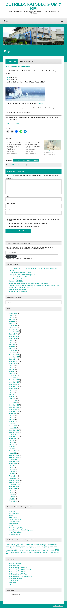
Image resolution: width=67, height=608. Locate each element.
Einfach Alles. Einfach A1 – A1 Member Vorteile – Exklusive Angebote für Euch (33, 268)
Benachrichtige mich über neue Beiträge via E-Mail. (23, 226)
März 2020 (12, 474)
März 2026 (12, 323)
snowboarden (36, 550)
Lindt (34, 548)
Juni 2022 (12, 417)
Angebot (21, 544)
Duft (17, 546)
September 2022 (14, 411)
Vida (44, 552)
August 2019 (13, 488)
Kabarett (7, 547)
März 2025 (12, 348)
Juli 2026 (11, 315)
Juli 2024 (11, 365)
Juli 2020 (11, 465)
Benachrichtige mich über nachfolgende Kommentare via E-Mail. (27, 223)
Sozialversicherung (46, 550)
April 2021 (12, 447)
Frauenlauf (30, 546)
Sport (7, 552)
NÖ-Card (53, 548)
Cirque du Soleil (48, 150)
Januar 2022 (13, 428)
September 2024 (14, 361)
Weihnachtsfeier (49, 552)
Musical (42, 548)
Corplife (11, 270)
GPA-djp (43, 546)
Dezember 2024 (14, 355)
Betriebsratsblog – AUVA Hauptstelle (20, 570)
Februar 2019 (13, 501)
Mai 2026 (12, 319)
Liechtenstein (28, 548)
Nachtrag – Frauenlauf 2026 (17, 289)
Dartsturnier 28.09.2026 (16, 281)
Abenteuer (7, 544)
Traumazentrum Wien (33, 552)
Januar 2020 (13, 478)
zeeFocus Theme (58, 606)
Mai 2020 (12, 470)
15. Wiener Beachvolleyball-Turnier (20, 272)
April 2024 (12, 371)
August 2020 (13, 463)
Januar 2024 (13, 378)
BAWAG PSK (43, 544)
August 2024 (13, 363)
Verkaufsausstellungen (16, 532)
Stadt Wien (12, 582)
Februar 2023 (13, 401)
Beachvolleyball (52, 544)
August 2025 (13, 338)
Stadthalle (35, 160)
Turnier (41, 552)
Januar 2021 (13, 453)
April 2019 (12, 497)
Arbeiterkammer (14, 513)
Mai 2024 (12, 369)
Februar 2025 (13, 350)
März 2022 (12, 424)
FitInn (26, 546)
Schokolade (25, 550)
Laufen (22, 548)
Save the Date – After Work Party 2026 (21, 287)
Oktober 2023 (13, 384)
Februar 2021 (13, 451)
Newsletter (47, 548)
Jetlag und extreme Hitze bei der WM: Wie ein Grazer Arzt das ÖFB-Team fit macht (34, 285)
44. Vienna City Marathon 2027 (18, 277)
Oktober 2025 (13, 334)
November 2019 (14, 482)
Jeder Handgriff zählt (15, 279)
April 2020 (12, 472)
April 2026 (12, 321)
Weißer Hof (56, 552)
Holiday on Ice (27, 160)
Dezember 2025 (14, 330)
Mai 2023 (12, 394)
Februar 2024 (13, 376)
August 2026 (13, 313)
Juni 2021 (12, 442)
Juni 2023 (12, 392)
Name (7, 196)
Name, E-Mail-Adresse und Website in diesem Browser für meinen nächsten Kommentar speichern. (32, 220)
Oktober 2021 (13, 434)
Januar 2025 (13, 353)
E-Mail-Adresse (10, 203)
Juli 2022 (11, 415)
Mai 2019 (12, 495)
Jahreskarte (54, 546)
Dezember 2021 (14, 430)
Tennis (12, 552)
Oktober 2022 (13, 409)
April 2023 (12, 396)
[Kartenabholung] (34, 147)
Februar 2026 (13, 325)
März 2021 (12, 449)
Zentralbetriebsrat (14, 534)
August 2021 (13, 438)
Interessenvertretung (15, 519)
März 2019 (12, 499)
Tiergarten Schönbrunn (22, 552)
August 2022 (13, 413)
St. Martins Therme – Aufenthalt (18, 291)
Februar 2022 (13, 426)
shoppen (31, 550)
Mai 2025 (12, 344)
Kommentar (9, 178)
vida (10, 584)
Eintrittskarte (17, 160)
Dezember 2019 (14, 480)
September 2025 (14, 336)
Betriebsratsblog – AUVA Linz (18, 572)
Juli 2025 (11, 340)
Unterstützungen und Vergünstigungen (21, 530)
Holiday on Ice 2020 (13, 124)
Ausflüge (25, 544)
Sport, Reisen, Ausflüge (16, 528)
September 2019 (14, 486)
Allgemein (12, 511)
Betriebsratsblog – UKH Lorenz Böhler (21, 576)
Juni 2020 (12, 467)
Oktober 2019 (13, 484)
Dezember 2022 (14, 405)
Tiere (15, 552)
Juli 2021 (11, 440)
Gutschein (48, 546)
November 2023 (14, 382)
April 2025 (12, 346)
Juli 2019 (11, 490)
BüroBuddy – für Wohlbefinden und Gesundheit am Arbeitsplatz (28, 283)
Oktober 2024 (13, 359)
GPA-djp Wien (13, 580)
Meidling (37, 547)
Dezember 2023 (14, 380)
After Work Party (15, 544)
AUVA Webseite (14, 565)
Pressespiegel (13, 523)
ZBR (6, 554)
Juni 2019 (12, 492)
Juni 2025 (12, 342)
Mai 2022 (12, 419)
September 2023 (14, 386)
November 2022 (14, 407)
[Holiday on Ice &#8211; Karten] (15, 147)
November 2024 (14, 357)
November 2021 (14, 432)
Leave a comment (33, 165)
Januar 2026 (13, 327)
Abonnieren (11, 256)
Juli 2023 (11, 390)
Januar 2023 (13, 403)
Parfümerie (9, 550)
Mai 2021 (12, 444)
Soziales (11, 526)
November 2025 (14, 332)
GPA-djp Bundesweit (15, 578)
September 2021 (14, 436)
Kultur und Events (17, 165)
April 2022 (12, 421)
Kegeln (12, 548)
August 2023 (13, 388)
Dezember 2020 (14, 455)
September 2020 (14, 461)
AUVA (11, 515)
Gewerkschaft (13, 517)
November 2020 (14, 457)
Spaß (56, 549)
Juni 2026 (12, 317)
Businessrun (13, 546)
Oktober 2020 (13, 459)
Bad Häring (36, 544)
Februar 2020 (13, 476)
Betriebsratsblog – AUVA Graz (18, 567)
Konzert (16, 548)
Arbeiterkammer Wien (15, 563)
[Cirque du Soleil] (52, 145)
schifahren (17, 550)
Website (8, 210)
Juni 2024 (12, 367)
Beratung (7, 546)
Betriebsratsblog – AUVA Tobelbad (19, 574)
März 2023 (12, 399)
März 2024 (12, 373)
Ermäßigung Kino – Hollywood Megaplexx (22, 275)
